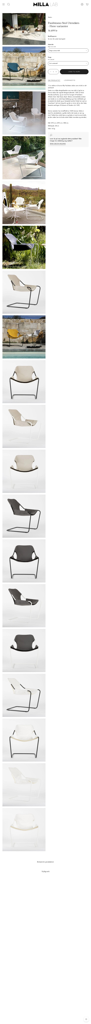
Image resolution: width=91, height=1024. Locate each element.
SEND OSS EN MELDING (58, 144)
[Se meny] (3, 4)
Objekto (50, 17)
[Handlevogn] (87, 4)
